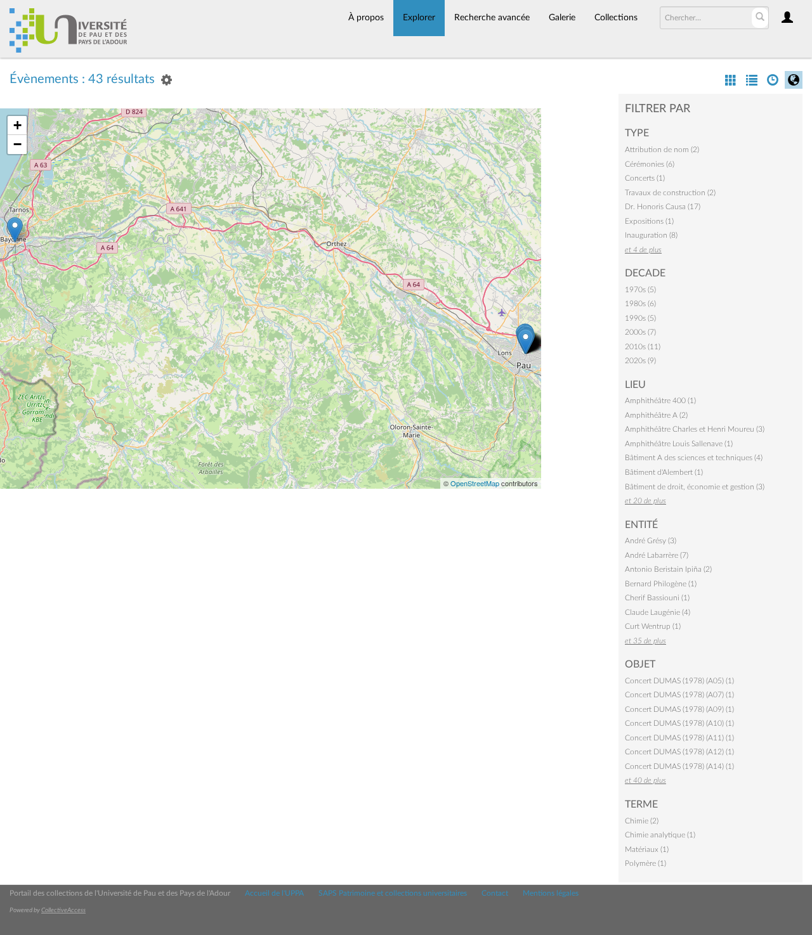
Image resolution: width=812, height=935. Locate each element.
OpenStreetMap (474, 483)
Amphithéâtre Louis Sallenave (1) (679, 444)
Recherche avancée (492, 17)
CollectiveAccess (63, 910)
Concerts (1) (645, 178)
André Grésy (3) (650, 541)
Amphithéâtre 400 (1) (660, 400)
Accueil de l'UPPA (274, 893)
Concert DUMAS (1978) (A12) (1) (679, 752)
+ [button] (17, 125)
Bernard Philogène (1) (661, 584)
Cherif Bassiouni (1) (657, 598)
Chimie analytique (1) (660, 835)
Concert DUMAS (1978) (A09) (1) (679, 709)
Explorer (419, 17)
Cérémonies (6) (649, 164)
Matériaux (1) (647, 849)
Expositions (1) (649, 221)
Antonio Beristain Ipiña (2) (668, 569)
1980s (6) (640, 303)
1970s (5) (640, 289)
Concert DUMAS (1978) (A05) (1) (679, 681)
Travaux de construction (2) (670, 193)
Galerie (562, 17)
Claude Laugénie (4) (657, 612)
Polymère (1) (645, 863)
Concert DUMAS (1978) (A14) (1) (679, 766)
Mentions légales (551, 893)
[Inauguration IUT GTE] (526, 341)
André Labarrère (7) (656, 555)
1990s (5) (640, 318)
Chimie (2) (641, 821)
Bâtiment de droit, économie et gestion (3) (694, 487)
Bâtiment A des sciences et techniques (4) (694, 457)
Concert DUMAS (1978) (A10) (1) (679, 723)
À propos (366, 17)
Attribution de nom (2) (662, 149)
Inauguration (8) (651, 235)
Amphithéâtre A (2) (656, 415)
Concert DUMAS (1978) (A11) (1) (679, 738)
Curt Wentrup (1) (653, 626)
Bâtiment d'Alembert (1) (664, 472)
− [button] (17, 144)
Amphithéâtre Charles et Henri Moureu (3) (694, 429)
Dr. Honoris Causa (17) (662, 206)
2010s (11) (642, 347)
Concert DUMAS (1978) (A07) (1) (679, 695)
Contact (494, 893)
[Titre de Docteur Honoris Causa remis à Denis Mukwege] (15, 230)
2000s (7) (640, 332)
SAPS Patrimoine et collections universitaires (392, 893)
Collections (616, 17)
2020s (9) (640, 360)
